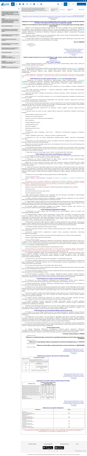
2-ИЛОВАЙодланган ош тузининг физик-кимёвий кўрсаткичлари (9, 62)
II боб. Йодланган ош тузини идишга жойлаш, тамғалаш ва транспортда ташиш (10, 30)
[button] (10, 14)
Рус (62, 4)
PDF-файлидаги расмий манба (78, 15)
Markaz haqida (32, 444)
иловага (38, 36)
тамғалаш (60, 78)
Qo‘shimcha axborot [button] (70, 10)
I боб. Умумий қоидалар (7, 25)
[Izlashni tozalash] (19, 8)
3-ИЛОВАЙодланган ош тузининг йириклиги (10, 67)
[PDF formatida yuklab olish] (37, 4)
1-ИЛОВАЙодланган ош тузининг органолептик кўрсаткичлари (8, 56)
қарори (64, 182)
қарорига (75, 53)
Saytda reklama (64, 444)
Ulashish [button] (83, 9)
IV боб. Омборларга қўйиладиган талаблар (9, 40)
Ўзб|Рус (74, 4)
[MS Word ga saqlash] (34, 4)
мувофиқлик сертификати (60, 178)
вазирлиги (75, 68)
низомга (82, 30)
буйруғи (78, 74)
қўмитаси (45, 69)
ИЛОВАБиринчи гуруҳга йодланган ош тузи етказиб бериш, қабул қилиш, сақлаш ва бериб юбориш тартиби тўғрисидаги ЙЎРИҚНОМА (10, 20)
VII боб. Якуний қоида (6, 52)
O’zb (69, 4)
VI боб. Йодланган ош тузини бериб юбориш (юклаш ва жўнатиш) (10, 48)
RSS (77, 444)
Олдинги (27, 66)
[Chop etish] (41, 4)
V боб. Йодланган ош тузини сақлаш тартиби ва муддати (10, 44)
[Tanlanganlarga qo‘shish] (16, 4)
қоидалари (29, 243)
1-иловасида (81, 80)
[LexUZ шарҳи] (23, 4)
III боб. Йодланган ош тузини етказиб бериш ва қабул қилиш (10, 35)
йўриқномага (73, 352)
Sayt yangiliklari (48, 444)
